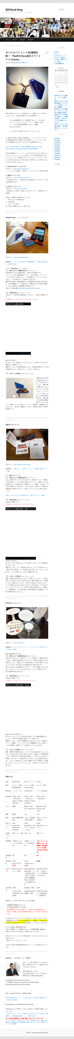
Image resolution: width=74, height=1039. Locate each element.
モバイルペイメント (35, 1022)
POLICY (14, 40)
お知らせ (57, 52)
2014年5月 (57, 140)
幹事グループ (25, 62)
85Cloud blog (14, 9)
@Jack (22, 120)
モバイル (14, 1020)
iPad (46, 1020)
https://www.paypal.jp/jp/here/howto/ (29, 288)
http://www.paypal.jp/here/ (21, 169)
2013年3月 (57, 153)
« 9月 (57, 87)
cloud (37, 1020)
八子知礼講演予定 (59, 63)
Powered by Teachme (24, 353)
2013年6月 (57, 148)
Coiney (42, 1020)
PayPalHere (22, 1022)
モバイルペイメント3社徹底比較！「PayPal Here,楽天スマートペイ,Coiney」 (23, 56)
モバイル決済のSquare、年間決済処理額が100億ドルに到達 (24, 146)
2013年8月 (57, 146)
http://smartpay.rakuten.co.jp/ (22, 177)
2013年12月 (58, 142)
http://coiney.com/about (20, 188)
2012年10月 (58, 157)
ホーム (8, 40)
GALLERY (22, 40)
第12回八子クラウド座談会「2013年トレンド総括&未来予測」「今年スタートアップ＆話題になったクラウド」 (61, 118)
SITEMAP (30, 40)
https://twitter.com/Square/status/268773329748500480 (22, 149)
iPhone (7, 1022)
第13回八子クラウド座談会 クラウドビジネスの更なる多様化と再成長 (61, 110)
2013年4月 (57, 152)
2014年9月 (57, 138)
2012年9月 (57, 159)
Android (33, 1020)
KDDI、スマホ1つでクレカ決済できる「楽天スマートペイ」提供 (25, 495)
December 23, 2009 (34, 131)
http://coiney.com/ (19, 643)
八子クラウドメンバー (22, 1020)
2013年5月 (57, 150)
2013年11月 (58, 144)
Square (37, 153)
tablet (28, 1022)
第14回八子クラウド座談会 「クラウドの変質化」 (61, 97)
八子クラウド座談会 (60, 58)
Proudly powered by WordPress (40, 1032)
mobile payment (14, 1022)
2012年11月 (58, 155)
